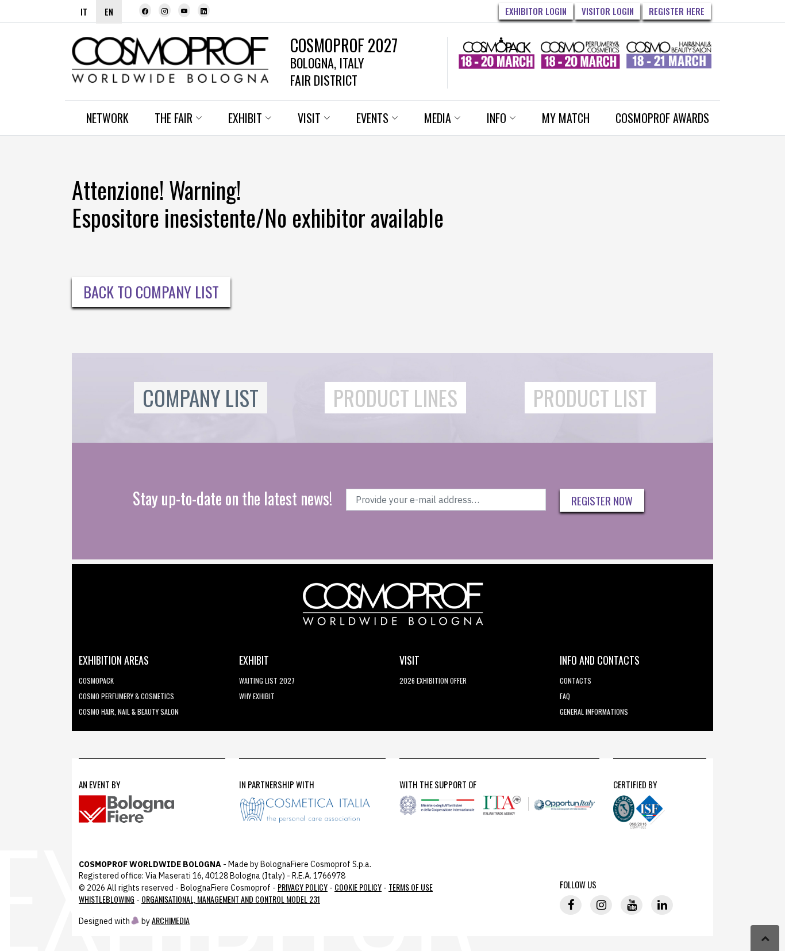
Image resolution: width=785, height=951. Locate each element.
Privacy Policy (303, 887)
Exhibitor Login (536, 11)
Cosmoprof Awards (662, 117)
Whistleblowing (106, 899)
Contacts (575, 680)
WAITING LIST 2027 (267, 680)
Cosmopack (96, 680)
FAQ (565, 696)
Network (107, 117)
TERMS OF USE (410, 887)
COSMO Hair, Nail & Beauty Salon (129, 711)
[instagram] (165, 10)
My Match (566, 117)
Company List (201, 397)
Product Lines (395, 397)
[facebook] (145, 10)
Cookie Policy (358, 887)
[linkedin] (204, 10)
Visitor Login (608, 11)
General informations (594, 711)
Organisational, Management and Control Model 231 (230, 899)
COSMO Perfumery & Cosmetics (126, 696)
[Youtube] (184, 10)
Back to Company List (151, 292)
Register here (677, 11)
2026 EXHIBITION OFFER (433, 680)
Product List (590, 397)
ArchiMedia (171, 920)
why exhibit (257, 696)
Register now (602, 500)
